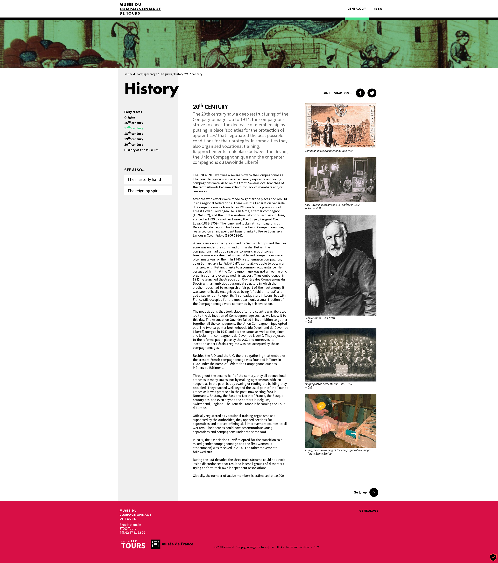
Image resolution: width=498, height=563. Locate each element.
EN (380, 9)
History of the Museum (141, 150)
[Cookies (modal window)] (493, 557)
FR (375, 9)
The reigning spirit (143, 190)
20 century (133, 144)
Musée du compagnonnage (140, 74)
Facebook (360, 93)
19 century (133, 139)
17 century (133, 128)
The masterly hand (144, 179)
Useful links (277, 547)
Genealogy (357, 9)
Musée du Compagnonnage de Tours (140, 9)
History (178, 74)
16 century (133, 123)
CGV (316, 547)
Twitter (371, 93)
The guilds (165, 74)
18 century (133, 134)
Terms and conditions (299, 547)
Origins (129, 117)
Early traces (133, 112)
